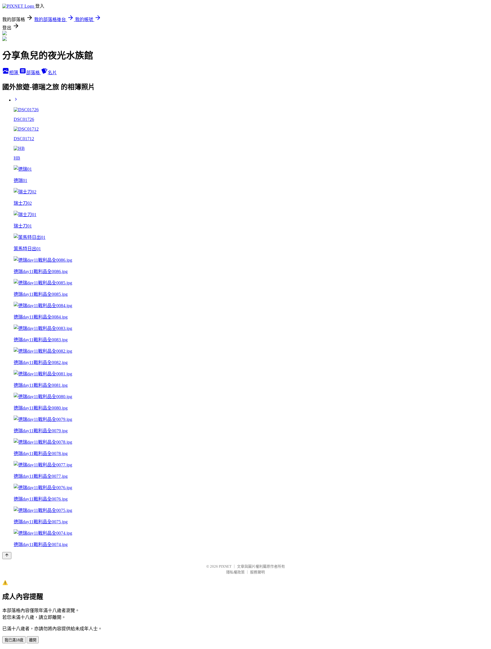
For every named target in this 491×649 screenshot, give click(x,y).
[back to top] (6, 555)
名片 (52, 72)
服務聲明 (257, 572)
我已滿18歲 (14, 640)
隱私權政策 (235, 572)
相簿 (14, 72)
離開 (32, 640)
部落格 (33, 72)
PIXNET (225, 566)
